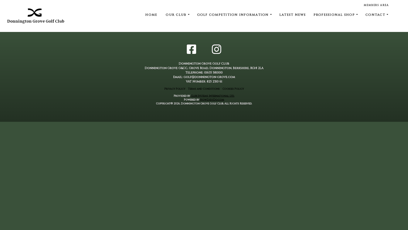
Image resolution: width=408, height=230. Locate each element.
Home (151, 15)
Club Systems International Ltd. (212, 96)
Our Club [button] (177, 15)
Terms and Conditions (204, 89)
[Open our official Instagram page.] (216, 50)
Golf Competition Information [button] (233, 15)
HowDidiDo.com (212, 99)
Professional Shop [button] (335, 15)
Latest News (292, 15)
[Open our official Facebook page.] (191, 50)
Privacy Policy (174, 89)
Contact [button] (376, 15)
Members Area (376, 5)
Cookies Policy (233, 89)
